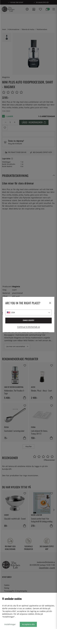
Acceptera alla (28, 624)
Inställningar (10, 624)
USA (13, 312)
